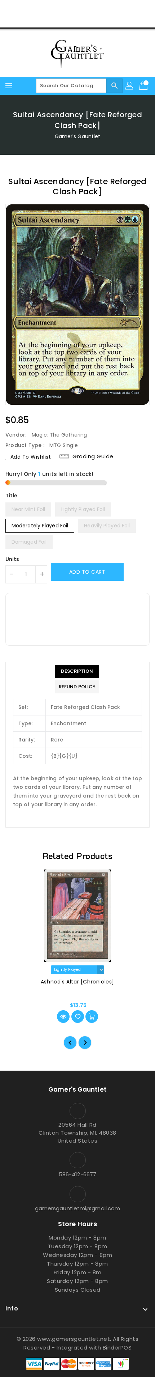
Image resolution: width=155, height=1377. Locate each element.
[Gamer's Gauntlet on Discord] (91, 8)
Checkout (63, 19)
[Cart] (144, 85)
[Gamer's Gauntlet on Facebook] (50, 8)
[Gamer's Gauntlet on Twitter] (63, 8)
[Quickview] (63, 1016)
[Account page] (130, 85)
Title (11, 495)
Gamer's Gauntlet (78, 136)
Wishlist (94, 19)
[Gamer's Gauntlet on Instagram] (77, 8)
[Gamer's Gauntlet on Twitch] (104, 8)
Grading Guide (93, 456)
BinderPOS (117, 1347)
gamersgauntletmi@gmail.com (77, 1208)
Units (12, 559)
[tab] (77, 671)
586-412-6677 (77, 1174)
